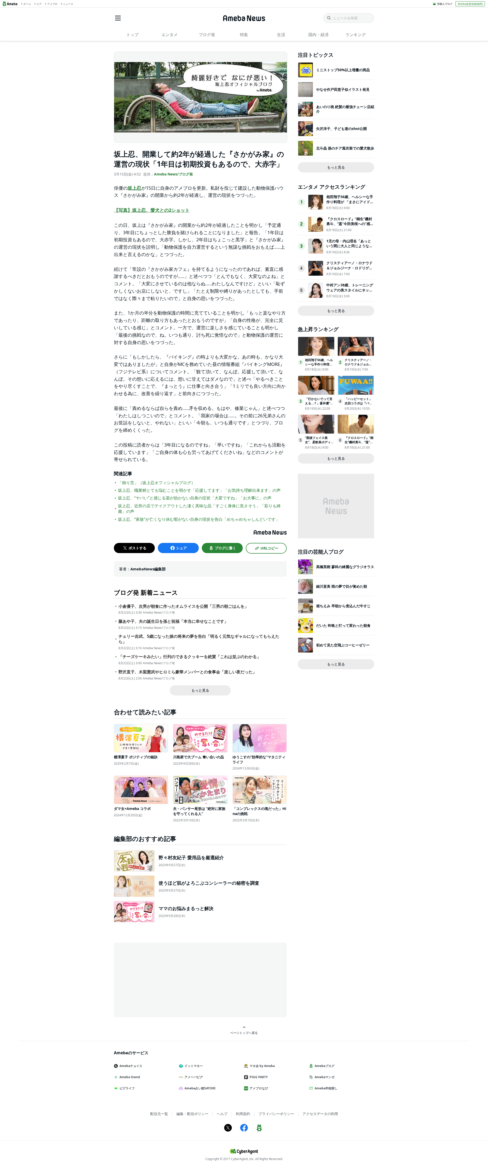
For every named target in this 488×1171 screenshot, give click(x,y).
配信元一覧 (159, 1113)
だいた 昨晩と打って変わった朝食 (343, 625)
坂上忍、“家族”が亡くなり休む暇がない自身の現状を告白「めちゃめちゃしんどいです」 (199, 519)
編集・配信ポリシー (192, 1113)
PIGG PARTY (259, 1077)
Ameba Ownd (129, 1077)
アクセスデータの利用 (320, 1113)
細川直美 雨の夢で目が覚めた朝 (341, 586)
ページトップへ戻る (244, 1033)
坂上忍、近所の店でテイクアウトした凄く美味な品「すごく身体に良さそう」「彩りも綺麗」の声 (199, 508)
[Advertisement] (159, 979)
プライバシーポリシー (276, 1113)
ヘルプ (222, 1113)
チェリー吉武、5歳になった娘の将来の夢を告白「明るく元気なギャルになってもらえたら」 (198, 639)
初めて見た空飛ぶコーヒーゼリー (343, 645)
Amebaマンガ (324, 1077)
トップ (132, 34)
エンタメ (169, 34)
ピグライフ (127, 1088)
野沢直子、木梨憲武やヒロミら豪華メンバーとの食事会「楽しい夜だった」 (187, 672)
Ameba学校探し (326, 1088)
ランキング (355, 34)
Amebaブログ (324, 1066)
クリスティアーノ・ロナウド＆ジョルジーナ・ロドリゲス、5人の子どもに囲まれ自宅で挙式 (349, 270)
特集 (244, 34)
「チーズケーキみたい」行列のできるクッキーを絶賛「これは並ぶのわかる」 (189, 656)
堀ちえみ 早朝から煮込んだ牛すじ (343, 605)
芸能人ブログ (444, 4)
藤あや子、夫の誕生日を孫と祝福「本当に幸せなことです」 (173, 621)
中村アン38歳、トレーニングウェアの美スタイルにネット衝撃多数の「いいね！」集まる (349, 292)
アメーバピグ (194, 1077)
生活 (281, 34)
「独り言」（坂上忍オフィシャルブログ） (156, 482)
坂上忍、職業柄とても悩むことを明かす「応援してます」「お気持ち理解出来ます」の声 (199, 490)
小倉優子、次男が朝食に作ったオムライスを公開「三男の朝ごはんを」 (183, 606)
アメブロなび (259, 1088)
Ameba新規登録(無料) (470, 4)
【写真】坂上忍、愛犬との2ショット (152, 210)
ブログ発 (207, 34)
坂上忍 (134, 188)
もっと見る (200, 690)
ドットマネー (194, 1066)
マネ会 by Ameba (262, 1066)
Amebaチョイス (130, 1066)
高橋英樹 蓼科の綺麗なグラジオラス (345, 566)
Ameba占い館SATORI (200, 1088)
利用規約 (243, 1113)
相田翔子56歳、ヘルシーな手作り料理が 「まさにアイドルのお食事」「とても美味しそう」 (350, 204)
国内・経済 (318, 34)
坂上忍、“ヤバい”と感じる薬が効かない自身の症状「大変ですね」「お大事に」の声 (194, 498)
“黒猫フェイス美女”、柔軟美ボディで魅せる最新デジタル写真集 (319, 444)
